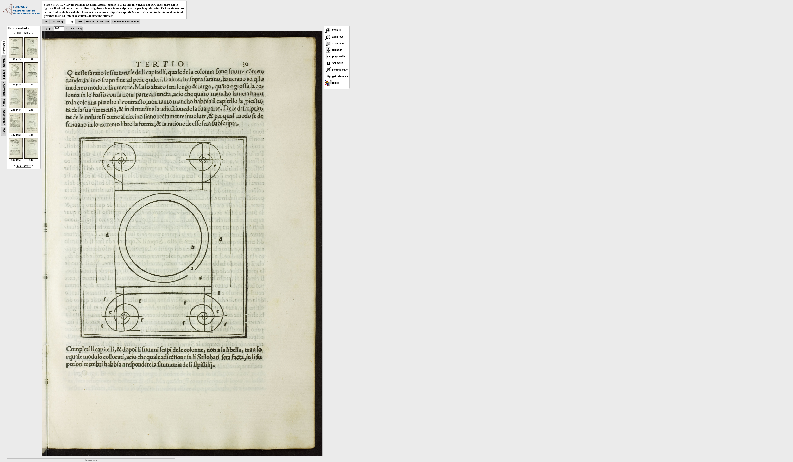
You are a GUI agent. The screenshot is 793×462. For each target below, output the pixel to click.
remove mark (340, 69)
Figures (3, 74)
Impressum (91, 460)
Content (3, 62)
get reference (340, 76)
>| (81, 28)
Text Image (57, 21)
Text (45, 21)
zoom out (337, 36)
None (3, 131)
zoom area (338, 43)
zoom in (336, 30)
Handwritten (3, 89)
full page (337, 49)
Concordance (3, 117)
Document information (125, 21)
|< (50, 28)
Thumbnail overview (97, 21)
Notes (3, 102)
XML (80, 21)
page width (338, 56)
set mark (337, 63)
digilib (335, 82)
